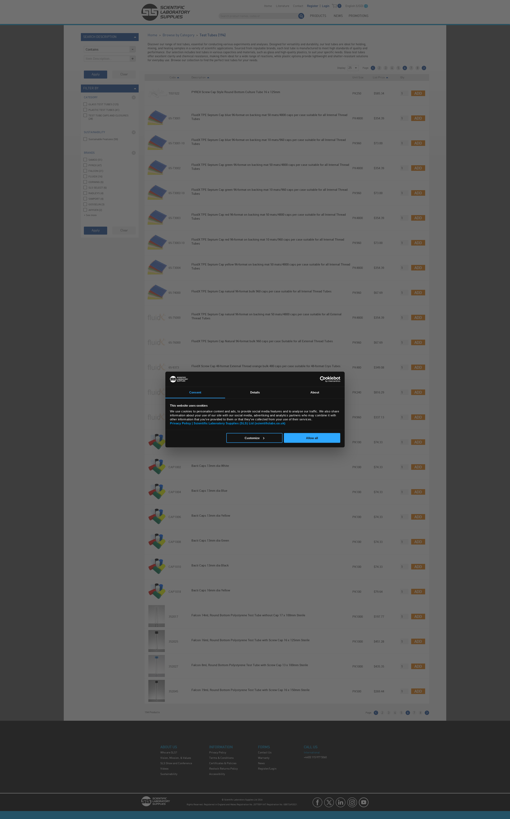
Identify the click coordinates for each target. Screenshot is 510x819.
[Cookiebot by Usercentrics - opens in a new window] (322, 379)
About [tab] (314, 392)
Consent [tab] (195, 392)
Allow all (312, 437)
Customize (252, 437)
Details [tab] (255, 392)
